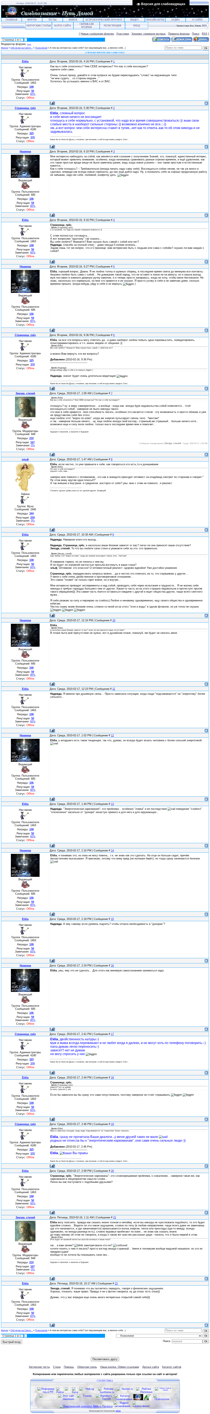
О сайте (197, 19)
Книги (73, 19)
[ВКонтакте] (94, 1354)
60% (32, 94)
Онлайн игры (155, 19)
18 (112, 1077)
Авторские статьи (38, 25)
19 (112, 1124)
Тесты (52, 19)
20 (112, 1170)
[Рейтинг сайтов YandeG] (164, 1393)
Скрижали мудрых (87, 26)
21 (114, 1217)
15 (112, 919)
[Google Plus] (116, 1354)
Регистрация (112, 25)
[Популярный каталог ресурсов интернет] (48, 1399)
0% (33, 445)
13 (112, 803)
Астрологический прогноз (103, 19)
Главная (11, 19)
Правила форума (178, 33)
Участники (122, 33)
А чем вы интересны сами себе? (67, 48)
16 (112, 965)
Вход (136, 25)
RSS (204, 25)
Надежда (25, 151)
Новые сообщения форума (97, 33)
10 (113, 620)
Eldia (25, 61)
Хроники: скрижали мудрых (148, 33)
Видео (134, 19)
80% (32, 206)
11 (113, 688)
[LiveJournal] (112, 1354)
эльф (25, 459)
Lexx (29, 44)
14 (112, 850)
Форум (32, 19)
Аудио (175, 19)
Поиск (195, 33)
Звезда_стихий (25, 393)
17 (112, 1034)
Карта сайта (62, 25)
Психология (41, 48)
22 (116, 1283)
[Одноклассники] (103, 1354)
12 (112, 735)
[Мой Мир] (107, 1354)
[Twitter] (99, 1354)
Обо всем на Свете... (21, 48)
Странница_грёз (25, 108)
